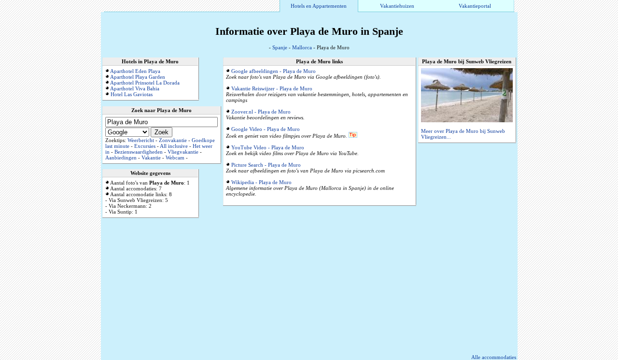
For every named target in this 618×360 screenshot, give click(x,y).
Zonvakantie (173, 140)
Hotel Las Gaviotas (132, 94)
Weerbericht (140, 140)
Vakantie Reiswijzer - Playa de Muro (271, 88)
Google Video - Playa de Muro (265, 129)
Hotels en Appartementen (319, 6)
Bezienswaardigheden (138, 152)
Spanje (279, 47)
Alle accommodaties (493, 357)
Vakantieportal (475, 6)
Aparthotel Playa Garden (137, 77)
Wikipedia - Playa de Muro (261, 182)
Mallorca (302, 47)
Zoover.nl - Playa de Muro (261, 112)
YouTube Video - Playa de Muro (267, 147)
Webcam (175, 157)
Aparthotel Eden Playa (135, 71)
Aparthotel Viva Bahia (134, 88)
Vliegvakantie (183, 152)
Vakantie (151, 157)
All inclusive (174, 146)
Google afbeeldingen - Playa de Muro (273, 71)
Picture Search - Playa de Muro (266, 165)
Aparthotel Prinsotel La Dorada (145, 83)
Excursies (144, 146)
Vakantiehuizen (397, 6)
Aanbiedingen (121, 157)
